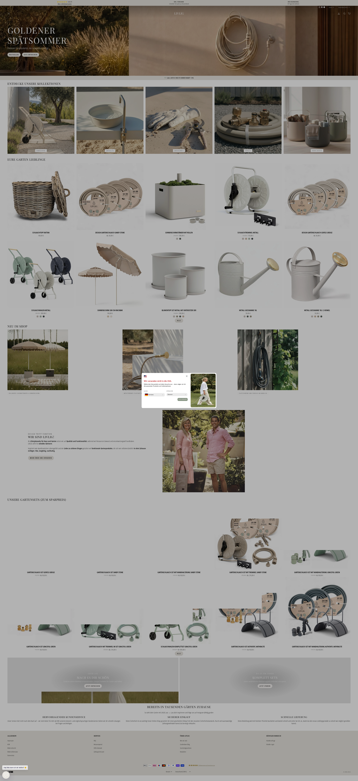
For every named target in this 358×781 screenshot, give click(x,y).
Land (146, 391)
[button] (187, 376)
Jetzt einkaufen (182, 399)
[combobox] (149, 395)
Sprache (170, 391)
